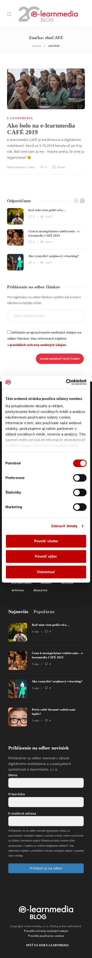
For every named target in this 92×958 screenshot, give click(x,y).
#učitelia (67, 582)
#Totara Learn (21, 582)
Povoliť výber (46, 556)
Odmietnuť (46, 572)
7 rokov (30, 167)
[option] (46, 239)
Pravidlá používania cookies (46, 936)
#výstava (18, 590)
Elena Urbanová (16, 167)
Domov (37, 46)
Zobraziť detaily (64, 526)
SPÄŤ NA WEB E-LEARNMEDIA (47, 945)
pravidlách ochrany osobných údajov (38, 345)
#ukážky (46, 582)
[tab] (18, 611)
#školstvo (40, 590)
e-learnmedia (20, 118)
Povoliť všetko (46, 541)
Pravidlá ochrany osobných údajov (46, 931)
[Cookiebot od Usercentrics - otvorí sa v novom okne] (66, 382)
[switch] (80, 478)
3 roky (35, 631)
